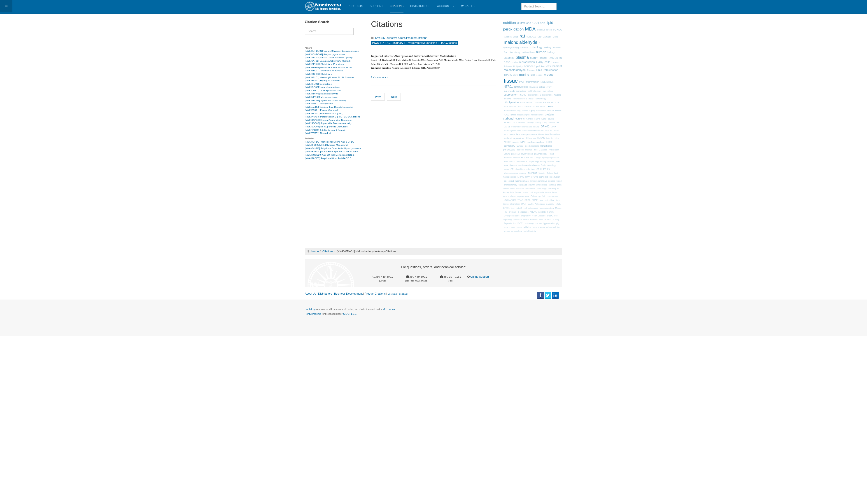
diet (511, 52)
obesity (550, 111)
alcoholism (515, 204)
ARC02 (507, 142)
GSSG (507, 62)
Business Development (348, 293)
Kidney (550, 173)
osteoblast (550, 200)
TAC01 (530, 204)
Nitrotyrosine (521, 86)
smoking (552, 189)
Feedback (403, 294)
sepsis (539, 75)
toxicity (547, 47)
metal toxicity (530, 231)
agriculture (518, 138)
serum (534, 57)
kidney (551, 52)
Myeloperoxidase (512, 216)
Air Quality (518, 66)
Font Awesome (313, 313)
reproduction (527, 62)
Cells (543, 165)
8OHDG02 (529, 66)
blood (559, 181)
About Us (310, 293)
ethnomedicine (553, 227)
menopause (523, 212)
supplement (511, 94)
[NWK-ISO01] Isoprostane (318, 84)
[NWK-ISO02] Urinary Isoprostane (322, 87)
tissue (511, 81)
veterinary (541, 111)
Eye (513, 208)
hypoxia (515, 142)
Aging (543, 119)
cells (547, 62)
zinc (536, 150)
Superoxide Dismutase (532, 130)
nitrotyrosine (511, 102)
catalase (522, 184)
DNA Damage (545, 36)
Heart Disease (538, 216)
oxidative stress (544, 30)
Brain (513, 114)
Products (355, 6)
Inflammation (526, 102)
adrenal (551, 123)
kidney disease (547, 161)
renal (506, 165)
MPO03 (525, 157)
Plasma (531, 70)
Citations (396, 6)
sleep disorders (547, 208)
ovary (549, 87)
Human (555, 62)
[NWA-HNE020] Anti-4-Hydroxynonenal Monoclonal (331, 151)
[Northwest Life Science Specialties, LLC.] (323, 6)
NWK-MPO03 (531, 177)
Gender (541, 173)
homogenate (522, 181)
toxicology (536, 47)
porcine (538, 223)
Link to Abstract (379, 77)
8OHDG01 (531, 37)
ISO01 (520, 223)
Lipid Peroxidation (547, 69)
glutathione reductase (525, 169)
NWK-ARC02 (510, 200)
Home (315, 251)
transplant (515, 134)
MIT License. (390, 309)
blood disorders (532, 146)
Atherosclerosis (520, 99)
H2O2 (506, 115)
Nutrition (557, 47)
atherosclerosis (511, 173)
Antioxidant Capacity (544, 204)
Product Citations (375, 293)
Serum (507, 154)
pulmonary (509, 145)
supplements (523, 196)
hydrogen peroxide (550, 158)
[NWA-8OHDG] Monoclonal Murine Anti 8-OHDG (329, 142)
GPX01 (545, 126)
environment (554, 66)
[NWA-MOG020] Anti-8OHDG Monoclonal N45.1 (329, 155)
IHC (558, 123)
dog (518, 111)
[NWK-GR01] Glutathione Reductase (324, 70)
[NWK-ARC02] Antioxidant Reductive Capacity (328, 57)
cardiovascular (531, 106)
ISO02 (523, 95)
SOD (542, 23)
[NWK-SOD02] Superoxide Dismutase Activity (328, 123)
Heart (551, 154)
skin (557, 138)
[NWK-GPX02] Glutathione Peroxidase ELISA (328, 67)
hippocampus (523, 115)
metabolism (522, 161)
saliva (537, 119)
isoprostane (533, 95)
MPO (523, 142)
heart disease (510, 107)
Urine (555, 37)
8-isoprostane (546, 95)
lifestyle (507, 98)
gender (507, 231)
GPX (553, 126)
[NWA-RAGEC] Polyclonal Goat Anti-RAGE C (328, 158)
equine (551, 119)
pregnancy (526, 216)
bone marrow (539, 227)
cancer (543, 57)
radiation (508, 37)
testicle (548, 130)
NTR (557, 102)
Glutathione (540, 102)
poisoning (529, 223)
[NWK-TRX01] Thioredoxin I (319, 133)
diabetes (509, 57)
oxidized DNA (528, 52)
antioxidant (533, 208)
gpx (505, 181)
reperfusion (555, 177)
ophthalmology (534, 91)
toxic (506, 134)
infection (550, 138)
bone (506, 227)
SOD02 (507, 122)
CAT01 (507, 126)
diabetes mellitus (524, 150)
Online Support (479, 276)
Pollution (508, 66)
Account (444, 6)
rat (522, 36)
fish (512, 192)
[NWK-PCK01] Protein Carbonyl (321, 110)
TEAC (520, 200)
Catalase (543, 150)
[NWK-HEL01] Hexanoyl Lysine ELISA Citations (329, 77)
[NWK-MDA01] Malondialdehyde (321, 93)
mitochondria (510, 110)
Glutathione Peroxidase (549, 134)
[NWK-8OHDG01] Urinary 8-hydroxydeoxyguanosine (332, 51)
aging (532, 110)
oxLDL (550, 216)
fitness (518, 192)
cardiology (541, 98)
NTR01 (508, 86)
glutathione (524, 23)
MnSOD (541, 138)
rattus (542, 87)
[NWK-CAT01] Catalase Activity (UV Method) (327, 61)
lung (533, 74)
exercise (532, 172)
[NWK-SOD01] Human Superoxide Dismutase (328, 120)
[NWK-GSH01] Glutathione (319, 74)
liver (521, 81)
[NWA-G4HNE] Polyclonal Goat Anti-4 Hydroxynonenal (333, 148)
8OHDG (557, 29)
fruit (543, 196)
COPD (549, 142)
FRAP (535, 200)
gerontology (516, 231)
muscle (557, 95)
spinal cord (528, 192)
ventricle (508, 158)
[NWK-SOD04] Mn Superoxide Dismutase (326, 126)
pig (557, 223)
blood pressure (517, 188)
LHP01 (520, 177)
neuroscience (537, 115)
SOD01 (520, 146)
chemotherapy (510, 184)
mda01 (519, 208)
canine (525, 111)
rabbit (542, 107)
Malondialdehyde (515, 70)
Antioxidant (554, 150)
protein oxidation (523, 227)
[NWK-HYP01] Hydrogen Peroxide (322, 80)
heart (531, 98)
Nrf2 (532, 158)
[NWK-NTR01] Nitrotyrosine (319, 103)
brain (550, 106)
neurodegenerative (512, 130)
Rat (506, 52)
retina (550, 91)
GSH (535, 23)
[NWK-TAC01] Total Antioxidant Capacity (326, 130)
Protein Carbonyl (526, 123)
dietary (517, 52)
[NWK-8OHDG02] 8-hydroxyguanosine (325, 54)
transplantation (529, 134)
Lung (545, 123)
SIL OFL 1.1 (350, 313)
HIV (505, 212)
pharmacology (540, 154)
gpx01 (511, 181)
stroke (550, 102)
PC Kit (546, 169)
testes (556, 130)
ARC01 (533, 212)
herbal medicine (530, 219)
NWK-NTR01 (547, 82)
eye (544, 91)
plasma (522, 57)
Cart (469, 6)
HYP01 (558, 111)
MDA (530, 29)
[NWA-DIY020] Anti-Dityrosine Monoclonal (326, 145)
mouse (549, 74)
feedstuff (508, 138)
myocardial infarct (542, 192)
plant (515, 75)
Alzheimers (531, 138)
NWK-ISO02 (509, 161)
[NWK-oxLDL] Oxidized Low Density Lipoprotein (329, 107)
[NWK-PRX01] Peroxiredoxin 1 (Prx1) (324, 113)
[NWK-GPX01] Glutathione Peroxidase (325, 64)
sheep (513, 196)
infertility (542, 212)
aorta (520, 107)
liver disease (545, 219)
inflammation (532, 81)
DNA (523, 204)
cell (525, 208)
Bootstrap (310, 309)
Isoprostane (552, 196)
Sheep (538, 123)
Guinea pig (536, 196)
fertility (539, 62)
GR (512, 169)
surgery (522, 173)
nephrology (534, 161)
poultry (532, 185)
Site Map (392, 294)
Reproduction (510, 223)
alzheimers (530, 189)
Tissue (516, 157)
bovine (515, 62)
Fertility (550, 212)
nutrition (509, 23)
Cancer (529, 119)
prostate (512, 212)
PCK (515, 123)
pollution (540, 66)
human (541, 52)
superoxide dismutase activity (525, 127)
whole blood (541, 185)
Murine (558, 208)
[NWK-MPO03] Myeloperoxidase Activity (325, 100)
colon (512, 227)
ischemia (543, 177)
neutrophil (517, 219)
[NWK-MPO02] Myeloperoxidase (321, 97)
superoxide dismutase (515, 91)
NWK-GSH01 (555, 58)
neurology (551, 165)
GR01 (539, 169)
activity (555, 219)
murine (524, 74)
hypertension (549, 223)
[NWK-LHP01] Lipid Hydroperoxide (323, 90)
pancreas (515, 154)
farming (552, 184)
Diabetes (533, 87)
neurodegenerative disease (542, 181)
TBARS (508, 74)
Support (376, 6)
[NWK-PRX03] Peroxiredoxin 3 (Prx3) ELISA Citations (332, 116)
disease (513, 165)
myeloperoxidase (536, 142)
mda (558, 161)
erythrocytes (527, 154)
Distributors (420, 6)
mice (541, 200)
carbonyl (520, 118)
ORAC (527, 200)
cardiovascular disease (529, 165)
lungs (538, 158)
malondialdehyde (520, 42)
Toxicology (542, 189)
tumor (506, 169)
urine (515, 36)
